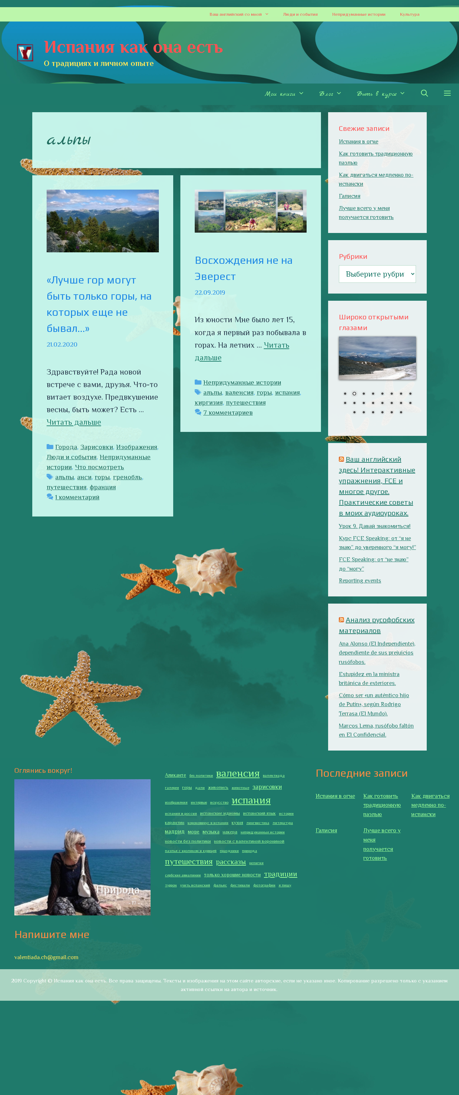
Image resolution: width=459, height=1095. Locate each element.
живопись (218, 787)
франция (103, 487)
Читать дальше (74, 422)
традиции (280, 874)
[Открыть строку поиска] (424, 94)
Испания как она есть (133, 47)
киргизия (209, 402)
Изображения (136, 447)
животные (240, 787)
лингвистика (257, 822)
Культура (410, 14)
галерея (172, 787)
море (193, 831)
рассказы (231, 862)
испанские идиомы (220, 813)
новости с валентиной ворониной (249, 841)
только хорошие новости (232, 874)
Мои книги (280, 94)
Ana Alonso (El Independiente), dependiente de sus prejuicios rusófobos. (377, 653)
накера (230, 831)
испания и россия (181, 813)
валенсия (239, 392)
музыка (211, 831)
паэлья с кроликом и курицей (191, 850)
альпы (64, 477)
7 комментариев (228, 412)
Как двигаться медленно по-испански (430, 805)
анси (84, 477)
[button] (269, 14)
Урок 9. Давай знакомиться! (375, 526)
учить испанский (195, 885)
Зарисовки (96, 447)
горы (102, 477)
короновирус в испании (208, 822)
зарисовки (267, 786)
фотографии (264, 885)
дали (200, 787)
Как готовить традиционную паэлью (382, 805)
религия (256, 863)
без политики (201, 775)
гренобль (127, 477)
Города (66, 447)
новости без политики (188, 841)
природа (249, 850)
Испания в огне (358, 141)
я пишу (285, 885)
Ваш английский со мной (235, 14)
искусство (219, 802)
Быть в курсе (376, 94)
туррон (171, 885)
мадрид (175, 831)
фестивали (240, 885)
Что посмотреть (99, 467)
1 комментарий (77, 497)
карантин (174, 822)
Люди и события (300, 14)
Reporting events (360, 580)
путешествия (66, 487)
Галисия (349, 196)
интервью (199, 802)
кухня (237, 822)
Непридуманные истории (358, 14)
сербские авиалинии (183, 875)
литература (283, 822)
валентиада (274, 775)
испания (287, 392)
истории (286, 813)
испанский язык (259, 813)
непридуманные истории (263, 832)
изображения (176, 802)
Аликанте (175, 775)
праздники (229, 850)
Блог (326, 94)
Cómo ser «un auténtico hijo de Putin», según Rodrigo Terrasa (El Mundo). (374, 704)
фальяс (220, 885)
